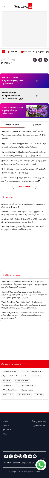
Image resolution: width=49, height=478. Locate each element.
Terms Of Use (18, 463)
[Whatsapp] (46, 60)
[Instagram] (20, 456)
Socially (29, 51)
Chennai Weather (27, 390)
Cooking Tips (8, 395)
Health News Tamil (22, 381)
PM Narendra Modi (32, 376)
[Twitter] (40, 60)
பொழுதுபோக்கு (39, 421)
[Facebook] (6, 456)
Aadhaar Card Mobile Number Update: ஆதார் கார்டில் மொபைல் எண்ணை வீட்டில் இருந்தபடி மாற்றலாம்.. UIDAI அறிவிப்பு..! (23, 135)
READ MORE (24, 186)
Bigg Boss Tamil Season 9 (31, 371)
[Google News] (30, 456)
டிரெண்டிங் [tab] (37, 125)
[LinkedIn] (25, 456)
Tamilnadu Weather (10, 371)
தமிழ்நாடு (40, 51)
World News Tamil (10, 390)
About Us (7, 463)
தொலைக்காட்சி (38, 426)
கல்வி (5, 434)
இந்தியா (6, 421)
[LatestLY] (23, 6)
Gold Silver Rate (24, 395)
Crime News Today (27, 385)
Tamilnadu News (9, 385)
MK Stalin (7, 381)
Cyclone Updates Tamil (11, 376)
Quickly (14, 51)
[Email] (35, 456)
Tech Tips (38, 395)
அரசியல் (6, 426)
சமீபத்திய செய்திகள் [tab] (12, 125)
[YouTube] (16, 456)
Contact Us (29, 463)
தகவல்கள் (7, 430)
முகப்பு (3, 59)
